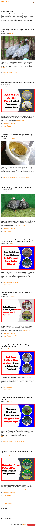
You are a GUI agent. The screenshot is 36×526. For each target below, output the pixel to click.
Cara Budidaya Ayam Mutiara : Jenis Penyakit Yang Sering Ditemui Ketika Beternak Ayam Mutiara (17, 240)
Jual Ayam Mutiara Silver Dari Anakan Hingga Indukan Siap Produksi (15, 345)
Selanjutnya (9, 503)
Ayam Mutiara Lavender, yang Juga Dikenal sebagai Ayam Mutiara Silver (17, 83)
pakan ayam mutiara (25, 177)
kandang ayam (15, 335)
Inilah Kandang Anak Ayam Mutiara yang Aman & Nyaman (16, 293)
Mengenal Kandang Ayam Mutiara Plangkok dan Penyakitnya (16, 398)
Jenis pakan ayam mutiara (8, 177)
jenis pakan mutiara (16, 177)
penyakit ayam (15, 282)
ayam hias (5, 72)
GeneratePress (24, 524)
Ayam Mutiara (12, 70)
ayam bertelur (5, 230)
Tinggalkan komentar (7, 74)
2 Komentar (5, 179)
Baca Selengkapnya (5, 67)
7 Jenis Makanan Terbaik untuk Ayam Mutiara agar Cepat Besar (17, 135)
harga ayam (15, 72)
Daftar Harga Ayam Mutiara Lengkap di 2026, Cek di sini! (17, 30)
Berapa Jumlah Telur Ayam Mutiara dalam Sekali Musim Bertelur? (16, 188)
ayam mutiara (9, 72)
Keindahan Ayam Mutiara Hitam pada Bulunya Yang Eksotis (17, 452)
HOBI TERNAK (5, 2)
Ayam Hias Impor (6, 70)
